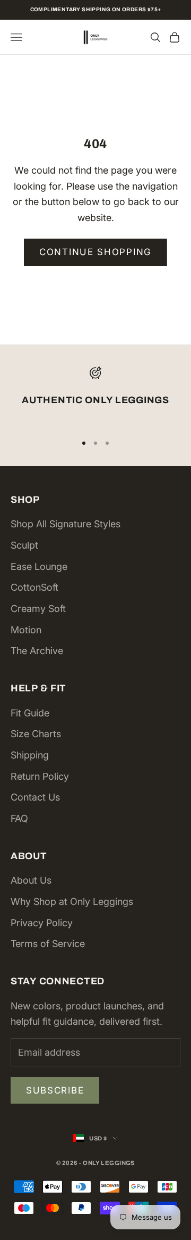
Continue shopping (95, 252)
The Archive (37, 650)
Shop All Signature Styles (65, 523)
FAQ (19, 818)
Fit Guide (30, 713)
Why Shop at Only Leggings (72, 901)
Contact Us (35, 797)
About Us (31, 880)
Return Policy (40, 776)
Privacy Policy (42, 922)
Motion (26, 629)
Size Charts (36, 733)
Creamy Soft (38, 608)
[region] (95, 395)
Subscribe (55, 1090)
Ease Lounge (39, 566)
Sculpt (24, 545)
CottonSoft (34, 587)
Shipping (30, 755)
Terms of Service (48, 943)
